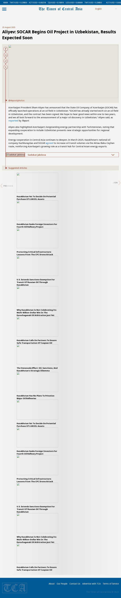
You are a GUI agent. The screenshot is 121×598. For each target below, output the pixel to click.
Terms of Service (111, 583)
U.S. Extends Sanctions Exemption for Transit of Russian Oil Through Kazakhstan (36, 282)
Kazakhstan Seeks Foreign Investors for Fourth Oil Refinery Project (37, 225)
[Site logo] (60, 8)
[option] (37, 186)
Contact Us (75, 583)
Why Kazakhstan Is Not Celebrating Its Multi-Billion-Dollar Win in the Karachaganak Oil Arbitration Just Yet (36, 313)
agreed (49, 142)
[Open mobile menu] (4, 9)
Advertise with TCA (91, 583)
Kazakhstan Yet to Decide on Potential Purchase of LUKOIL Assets (36, 197)
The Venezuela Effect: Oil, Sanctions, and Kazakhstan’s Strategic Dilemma (37, 369)
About (52, 583)
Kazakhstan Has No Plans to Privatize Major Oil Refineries (35, 397)
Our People (62, 583)
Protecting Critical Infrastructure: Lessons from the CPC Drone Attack (35, 253)
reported (13, 120)
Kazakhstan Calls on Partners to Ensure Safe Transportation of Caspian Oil (37, 341)
